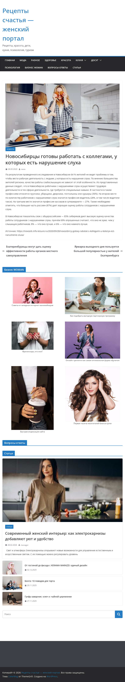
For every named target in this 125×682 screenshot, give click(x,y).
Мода (23, 60)
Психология (12, 67)
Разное (35, 60)
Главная (10, 60)
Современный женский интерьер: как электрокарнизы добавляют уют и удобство (55, 536)
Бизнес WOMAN (34, 67)
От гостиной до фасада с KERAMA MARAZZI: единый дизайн (56, 565)
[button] (84, 60)
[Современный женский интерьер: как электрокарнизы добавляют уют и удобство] (62, 490)
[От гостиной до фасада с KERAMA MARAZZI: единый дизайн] (12, 567)
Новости (10, 149)
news (23, 169)
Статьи (77, 67)
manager (25, 545)
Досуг (94, 60)
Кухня (79, 60)
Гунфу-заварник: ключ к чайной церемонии (48, 596)
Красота (66, 60)
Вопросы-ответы (58, 67)
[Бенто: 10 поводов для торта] (12, 583)
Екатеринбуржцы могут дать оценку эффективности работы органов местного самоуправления (32, 251)
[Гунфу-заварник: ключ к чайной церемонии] (12, 599)
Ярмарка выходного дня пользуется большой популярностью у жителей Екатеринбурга (96, 251)
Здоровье (50, 60)
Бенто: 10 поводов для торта (40, 581)
